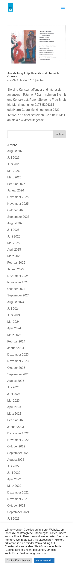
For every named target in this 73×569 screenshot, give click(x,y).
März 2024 (14, 335)
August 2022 (15, 459)
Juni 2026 (13, 164)
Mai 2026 (13, 170)
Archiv (40, 80)
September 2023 (18, 374)
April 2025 (14, 249)
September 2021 (18, 512)
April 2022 (14, 479)
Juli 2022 (13, 466)
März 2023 (14, 413)
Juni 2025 (13, 236)
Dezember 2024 (18, 275)
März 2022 (14, 485)
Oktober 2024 (16, 288)
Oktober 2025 (16, 210)
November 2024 (18, 282)
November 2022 (18, 439)
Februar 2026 (16, 184)
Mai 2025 (13, 243)
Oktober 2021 (16, 505)
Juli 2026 (13, 157)
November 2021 (18, 499)
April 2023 (14, 407)
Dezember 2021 (18, 492)
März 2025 (14, 256)
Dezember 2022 (18, 433)
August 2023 (15, 380)
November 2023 (18, 361)
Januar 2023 (15, 426)
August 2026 (15, 151)
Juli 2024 (13, 308)
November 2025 (18, 203)
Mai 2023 (13, 400)
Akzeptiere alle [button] (44, 560)
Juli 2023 (13, 387)
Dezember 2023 (18, 354)
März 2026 (14, 177)
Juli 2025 (13, 229)
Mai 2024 (13, 321)
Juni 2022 (13, 472)
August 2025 (15, 223)
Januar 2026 (15, 190)
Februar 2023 (16, 420)
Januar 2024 (15, 348)
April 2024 (14, 328)
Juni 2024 (13, 315)
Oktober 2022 (16, 446)
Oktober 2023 (16, 367)
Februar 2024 (16, 341)
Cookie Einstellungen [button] (18, 560)
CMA (15, 80)
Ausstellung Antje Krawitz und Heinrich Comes (33, 75)
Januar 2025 (15, 269)
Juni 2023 (13, 393)
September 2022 (18, 453)
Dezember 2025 (18, 197)
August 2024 (15, 302)
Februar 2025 (16, 262)
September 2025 (18, 216)
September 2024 (18, 295)
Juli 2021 (13, 518)
